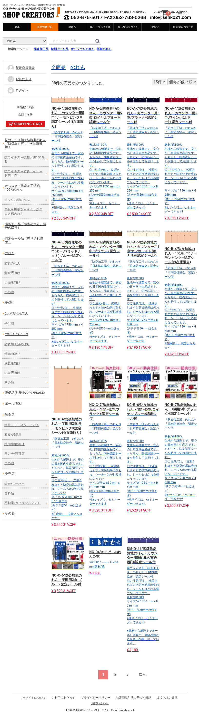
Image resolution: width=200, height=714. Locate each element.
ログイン (22, 90)
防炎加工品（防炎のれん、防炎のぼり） (25, 225)
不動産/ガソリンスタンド (22, 503)
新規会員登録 (25, 68)
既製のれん (104, 49)
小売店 (9, 473)
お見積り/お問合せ (183, 27)
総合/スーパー (14, 484)
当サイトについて (34, 697)
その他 (9, 292)
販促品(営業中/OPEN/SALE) (25, 393)
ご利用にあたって (63, 697)
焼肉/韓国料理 (14, 444)
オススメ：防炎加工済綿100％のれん (22, 187)
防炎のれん (12, 263)
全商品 (58, 67)
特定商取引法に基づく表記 (133, 697)
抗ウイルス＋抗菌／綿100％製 (24, 159)
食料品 (9, 493)
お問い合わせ (100, 703)
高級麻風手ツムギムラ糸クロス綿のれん (23, 211)
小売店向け (12, 282)
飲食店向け (12, 273)
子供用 (9, 323)
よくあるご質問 (167, 697)
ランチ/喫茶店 (14, 453)
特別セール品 (60, 49)
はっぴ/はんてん (16, 313)
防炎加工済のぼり (17, 344)
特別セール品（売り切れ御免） (24, 240)
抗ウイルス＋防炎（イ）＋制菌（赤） (23, 173)
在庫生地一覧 (44, 27)
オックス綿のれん (17, 200)
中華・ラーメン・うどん (21, 425)
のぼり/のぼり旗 (16, 334)
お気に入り (23, 79)
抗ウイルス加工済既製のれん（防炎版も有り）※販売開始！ (25, 143)
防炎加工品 (41, 49)
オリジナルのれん (82, 49)
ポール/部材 (13, 403)
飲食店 (9, 414)
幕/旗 (8, 302)
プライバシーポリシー (95, 697)
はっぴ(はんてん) (127, 27)
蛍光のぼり (12, 354)
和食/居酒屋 (12, 434)
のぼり (155, 27)
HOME (16, 27)
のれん (72, 27)
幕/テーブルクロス (100, 27)
